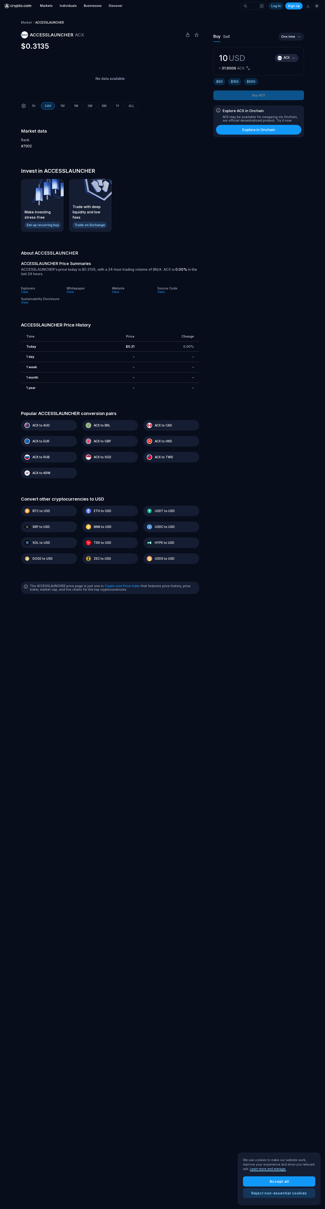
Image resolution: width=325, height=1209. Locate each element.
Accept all (279, 1181)
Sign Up (294, 6)
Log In (276, 6)
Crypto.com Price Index (122, 586)
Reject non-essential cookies (279, 1193)
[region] (279, 1179)
